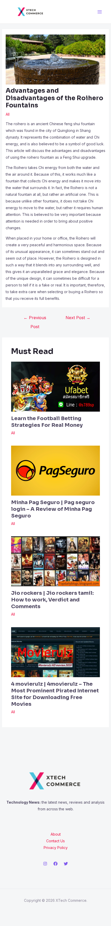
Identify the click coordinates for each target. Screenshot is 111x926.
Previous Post (34, 319)
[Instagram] (45, 864)
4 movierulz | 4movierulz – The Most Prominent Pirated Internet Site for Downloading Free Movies (55, 694)
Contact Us (55, 841)
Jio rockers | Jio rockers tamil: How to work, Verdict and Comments (52, 600)
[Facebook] (55, 864)
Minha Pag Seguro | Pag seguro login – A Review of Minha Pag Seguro (53, 509)
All (8, 114)
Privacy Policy (56, 847)
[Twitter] (66, 864)
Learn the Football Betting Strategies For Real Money (47, 421)
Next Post (78, 317)
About (56, 834)
